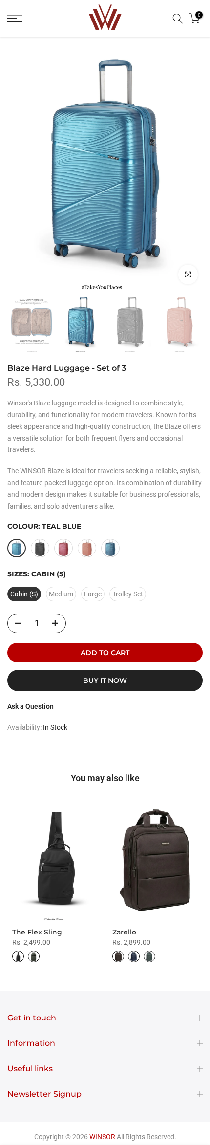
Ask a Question (30, 706)
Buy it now (105, 680)
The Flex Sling (37, 932)
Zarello (124, 932)
